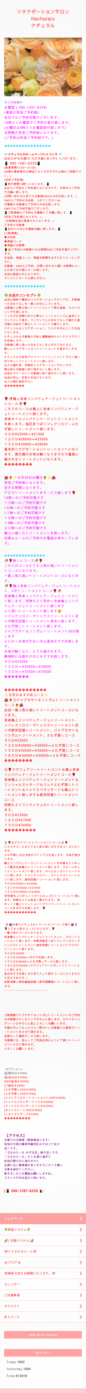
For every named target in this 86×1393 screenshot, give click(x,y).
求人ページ (12, 1317)
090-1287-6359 (32, 107)
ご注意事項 (12, 1295)
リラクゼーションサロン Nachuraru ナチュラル (43, 18)
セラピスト (12, 1306)
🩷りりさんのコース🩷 (20, 1251)
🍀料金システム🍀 (17, 1229)
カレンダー (12, 1284)
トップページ (13, 1218)
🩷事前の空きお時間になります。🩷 (30, 1273)
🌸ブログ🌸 (12, 1262)
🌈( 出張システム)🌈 (19, 1240)
